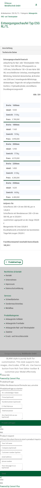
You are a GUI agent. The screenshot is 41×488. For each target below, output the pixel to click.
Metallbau (9, 308)
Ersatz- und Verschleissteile (17, 336)
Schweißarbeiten (12, 299)
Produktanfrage (14, 262)
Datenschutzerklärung (14, 288)
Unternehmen (11, 280)
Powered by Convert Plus (10, 378)
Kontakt (9, 275)
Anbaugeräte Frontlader (15, 323)
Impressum (10, 284)
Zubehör (9, 332)
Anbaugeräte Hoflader (14, 319)
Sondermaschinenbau (14, 304)
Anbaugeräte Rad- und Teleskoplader (20, 328)
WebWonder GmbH (29, 353)
